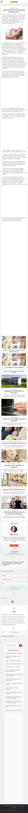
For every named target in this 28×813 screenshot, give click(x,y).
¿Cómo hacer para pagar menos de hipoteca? (14, 420)
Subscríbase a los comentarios (8, 636)
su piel (15, 47)
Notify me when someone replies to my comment (14, 587)
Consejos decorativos (14, 8)
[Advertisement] (14, 93)
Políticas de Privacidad (5, 811)
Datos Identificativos (7, 809)
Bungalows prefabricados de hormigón (14, 392)
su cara (18, 182)
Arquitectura (14, 389)
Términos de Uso (15, 809)
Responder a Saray (14, 632)
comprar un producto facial (18, 14)
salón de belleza (20, 71)
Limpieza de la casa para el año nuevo (14, 710)
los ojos (7, 170)
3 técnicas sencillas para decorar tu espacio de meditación (14, 513)
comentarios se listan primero (14, 554)
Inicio (2, 809)
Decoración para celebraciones (14, 441)
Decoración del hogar (14, 510)
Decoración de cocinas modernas (14, 490)
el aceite (7, 118)
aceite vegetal (17, 157)
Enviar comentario (14, 588)
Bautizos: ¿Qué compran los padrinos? (14, 466)
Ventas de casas (14, 417)
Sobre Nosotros (13, 811)
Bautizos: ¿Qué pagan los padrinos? (14, 443)
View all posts (14, 545)
